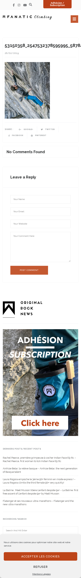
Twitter (50, 129)
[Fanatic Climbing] (27, 17)
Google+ (28, 129)
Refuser (40, 567)
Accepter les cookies (40, 556)
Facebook (17, 135)
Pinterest (40, 135)
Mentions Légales (41, 574)
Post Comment (29, 270)
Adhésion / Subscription (57, 4)
